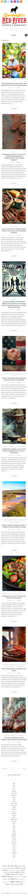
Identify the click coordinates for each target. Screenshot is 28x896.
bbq (9, 866)
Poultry (5, 521)
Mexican (20, 519)
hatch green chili (6, 872)
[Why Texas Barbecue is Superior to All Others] (14, 644)
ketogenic (14, 593)
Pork (24, 519)
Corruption (14, 793)
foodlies (24, 868)
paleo (14, 81)
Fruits (14, 801)
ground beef (18, 870)
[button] (14, 35)
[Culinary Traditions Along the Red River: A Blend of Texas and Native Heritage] (14, 499)
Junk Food (14, 809)
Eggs (14, 797)
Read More (14, 108)
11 (19, 768)
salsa (12, 879)
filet (20, 868)
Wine (14, 857)
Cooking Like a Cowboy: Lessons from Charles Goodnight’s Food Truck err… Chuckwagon (14, 450)
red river (5, 879)
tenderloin (7, 884)
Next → (25, 768)
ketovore (19, 593)
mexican (21, 874)
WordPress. (8, 893)
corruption (12, 868)
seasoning (19, 374)
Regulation (14, 835)
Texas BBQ (20, 446)
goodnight (5, 870)
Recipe (14, 374)
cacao (16, 866)
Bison (9, 446)
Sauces (6, 666)
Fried (14, 799)
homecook (12, 872)
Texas (14, 375)
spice (24, 374)
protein (24, 876)
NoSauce (13, 876)
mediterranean (14, 874)
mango (22, 872)
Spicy (23, 521)
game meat (11, 519)
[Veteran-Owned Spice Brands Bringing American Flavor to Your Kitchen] (14, 353)
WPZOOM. (25, 893)
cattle (19, 866)
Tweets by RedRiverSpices (14, 775)
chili (8, 868)
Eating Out (14, 795)
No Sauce (16, 876)
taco (21, 882)
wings (21, 884)
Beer (14, 787)
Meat (7, 374)
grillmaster (13, 870)
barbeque (4, 866)
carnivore (5, 593)
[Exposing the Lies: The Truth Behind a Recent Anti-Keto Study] (14, 573)
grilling (9, 870)
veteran (16, 884)
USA (14, 855)
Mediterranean (14, 819)
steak (18, 882)
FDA (17, 868)
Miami (10, 374)
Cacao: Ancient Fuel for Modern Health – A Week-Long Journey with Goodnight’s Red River (14, 230)
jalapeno (17, 872)
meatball (7, 874)
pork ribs (20, 876)
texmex (12, 884)
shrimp (14, 845)
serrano (23, 879)
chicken (24, 866)
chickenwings (4, 868)
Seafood (10, 521)
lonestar (18, 87)
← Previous (4, 768)
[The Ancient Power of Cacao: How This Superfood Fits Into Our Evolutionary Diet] (14, 60)
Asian (14, 783)
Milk (14, 825)
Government (14, 805)
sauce (16, 879)
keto (9, 593)
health (12, 152)
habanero (22, 870)
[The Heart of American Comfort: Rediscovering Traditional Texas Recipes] (14, 715)
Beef (6, 446)
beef (12, 866)
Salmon (14, 837)
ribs (9, 879)
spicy (12, 881)
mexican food (6, 876)
